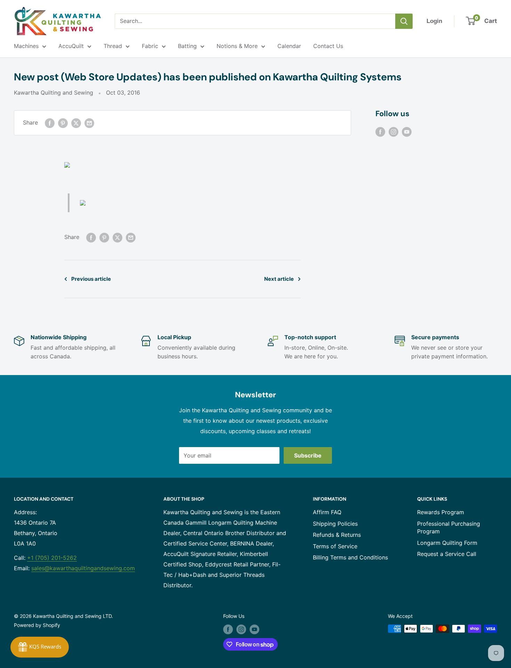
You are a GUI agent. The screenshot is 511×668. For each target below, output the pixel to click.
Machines (26, 45)
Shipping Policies (335, 523)
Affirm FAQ (327, 512)
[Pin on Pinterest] (63, 123)
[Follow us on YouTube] (407, 131)
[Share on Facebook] (50, 123)
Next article (279, 279)
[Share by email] (89, 123)
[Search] (404, 21)
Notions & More (237, 45)
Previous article (91, 279)
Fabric (150, 45)
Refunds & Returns (337, 534)
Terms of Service (335, 546)
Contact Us (328, 45)
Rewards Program (440, 512)
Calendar (289, 45)
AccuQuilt (71, 45)
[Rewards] (39, 647)
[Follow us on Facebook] (380, 131)
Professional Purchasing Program (448, 527)
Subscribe (308, 455)
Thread (113, 45)
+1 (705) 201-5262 (52, 557)
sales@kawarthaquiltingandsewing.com (83, 568)
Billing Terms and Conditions (350, 557)
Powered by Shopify (37, 625)
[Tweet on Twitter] (76, 123)
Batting (187, 45)
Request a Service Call (446, 553)
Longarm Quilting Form (447, 542)
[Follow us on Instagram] (393, 131)
